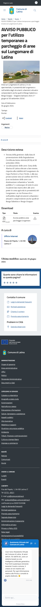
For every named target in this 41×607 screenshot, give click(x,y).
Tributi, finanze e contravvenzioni (14, 435)
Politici (4, 375)
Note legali (5, 532)
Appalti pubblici (7, 417)
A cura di (4, 139)
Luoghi (4, 475)
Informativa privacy (8, 524)
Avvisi (17, 19)
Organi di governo (8, 364)
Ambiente (5, 432)
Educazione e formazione (11, 410)
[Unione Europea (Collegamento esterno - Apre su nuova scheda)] (20, 342)
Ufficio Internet (11, 236)
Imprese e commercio (9, 443)
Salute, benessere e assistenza (13, 413)
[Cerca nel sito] (35, 10)
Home (3, 19)
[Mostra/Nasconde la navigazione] (4, 10)
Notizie (4, 455)
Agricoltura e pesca (8, 406)
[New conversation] (31, 543)
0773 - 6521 (9, 492)
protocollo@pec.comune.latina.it (17, 499)
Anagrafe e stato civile (10, 399)
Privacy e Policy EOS (9, 528)
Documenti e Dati (8, 382)
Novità (10, 19)
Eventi (3, 479)
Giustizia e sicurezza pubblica (12, 428)
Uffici (3, 371)
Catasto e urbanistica (9, 395)
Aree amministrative (9, 368)
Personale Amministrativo (11, 379)
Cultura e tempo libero (10, 439)
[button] (8, 3)
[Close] (35, 543)
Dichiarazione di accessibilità (12, 535)
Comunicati (5, 459)
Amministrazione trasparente (12, 521)
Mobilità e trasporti (8, 424)
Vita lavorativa (7, 421)
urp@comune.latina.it (15, 496)
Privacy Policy (20, 604)
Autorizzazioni (6, 402)
